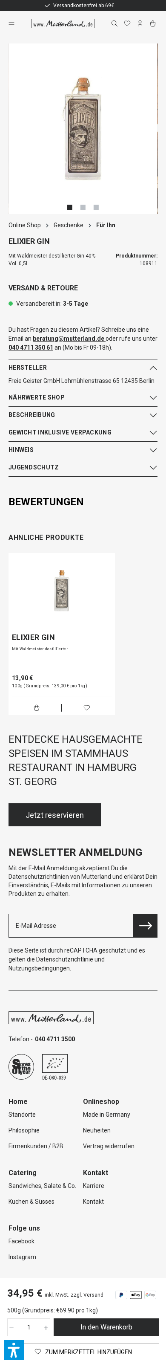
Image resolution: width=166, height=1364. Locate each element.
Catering (23, 1173)
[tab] (81, 502)
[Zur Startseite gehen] (63, 23)
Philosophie (24, 1130)
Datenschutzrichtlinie (64, 959)
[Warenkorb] (153, 23)
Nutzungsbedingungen (39, 968)
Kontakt (93, 1201)
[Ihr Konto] (141, 23)
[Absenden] (145, 926)
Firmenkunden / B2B (36, 1146)
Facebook (21, 1241)
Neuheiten (97, 1130)
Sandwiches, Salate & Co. (42, 1185)
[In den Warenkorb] (36, 708)
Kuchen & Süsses (31, 1201)
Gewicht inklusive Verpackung (60, 432)
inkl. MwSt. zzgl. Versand (74, 1295)
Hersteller (28, 367)
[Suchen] (115, 23)
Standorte (22, 1114)
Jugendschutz (34, 467)
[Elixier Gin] (62, 590)
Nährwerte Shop (37, 397)
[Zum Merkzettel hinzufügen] (87, 708)
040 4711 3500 (55, 1039)
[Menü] (12, 23)
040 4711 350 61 (31, 347)
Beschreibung (32, 414)
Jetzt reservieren (55, 815)
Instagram (22, 1257)
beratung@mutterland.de (68, 338)
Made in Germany (106, 1114)
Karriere (93, 1185)
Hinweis (21, 449)
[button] (14, 1350)
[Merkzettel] (128, 23)
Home (18, 1102)
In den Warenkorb (106, 1327)
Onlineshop (101, 1102)
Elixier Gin (33, 637)
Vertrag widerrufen (109, 1146)
